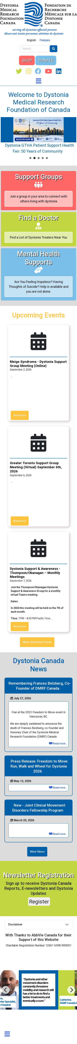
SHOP (27, 60)
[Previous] (71, 990)
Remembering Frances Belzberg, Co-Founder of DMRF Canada (39, 686)
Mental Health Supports (38, 258)
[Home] (38, 18)
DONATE (46, 60)
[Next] (6, 990)
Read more (19, 415)
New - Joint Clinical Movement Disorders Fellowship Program (38, 807)
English (31, 40)
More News (37, 851)
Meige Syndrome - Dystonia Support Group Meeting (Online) (38, 364)
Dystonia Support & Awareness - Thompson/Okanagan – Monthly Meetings (35, 573)
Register (39, 901)
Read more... (59, 743)
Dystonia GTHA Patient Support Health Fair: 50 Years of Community (39, 148)
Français (45, 40)
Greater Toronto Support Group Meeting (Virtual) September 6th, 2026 (36, 467)
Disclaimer (15, 924)
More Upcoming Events (37, 642)
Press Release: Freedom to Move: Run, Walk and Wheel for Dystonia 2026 (39, 766)
